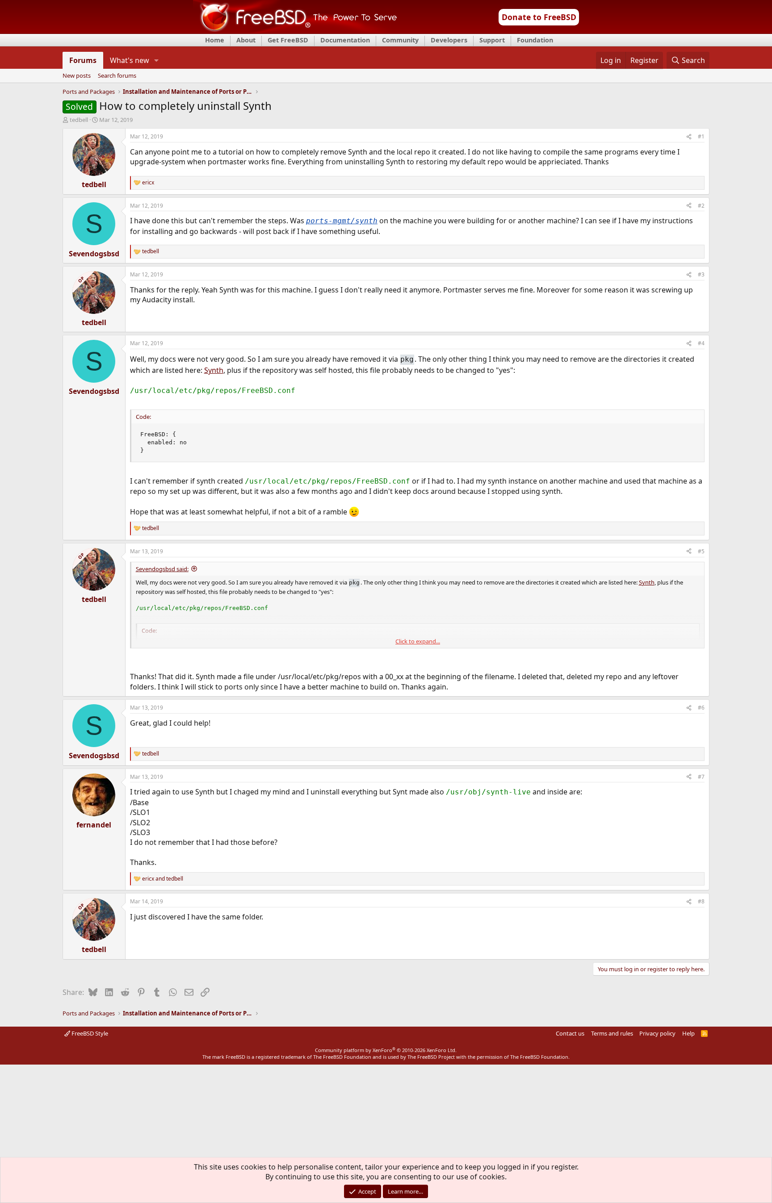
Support (492, 40)
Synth (213, 370)
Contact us (570, 1033)
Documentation (345, 40)
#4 (701, 343)
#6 (701, 707)
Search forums (117, 76)
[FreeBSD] (295, 31)
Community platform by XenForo (386, 1050)
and (162, 878)
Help (688, 1033)
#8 (701, 901)
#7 (701, 777)
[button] (156, 60)
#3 (701, 274)
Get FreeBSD (288, 40)
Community (400, 40)
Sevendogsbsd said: (162, 569)
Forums (82, 60)
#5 (701, 551)
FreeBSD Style (89, 1033)
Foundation (535, 40)
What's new (129, 60)
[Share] (689, 137)
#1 (701, 136)
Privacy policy (657, 1033)
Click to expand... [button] (417, 641)
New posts (77, 76)
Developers (449, 40)
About (246, 40)
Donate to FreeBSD (539, 17)
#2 (701, 205)
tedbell (79, 120)
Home (214, 40)
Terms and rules (612, 1033)
